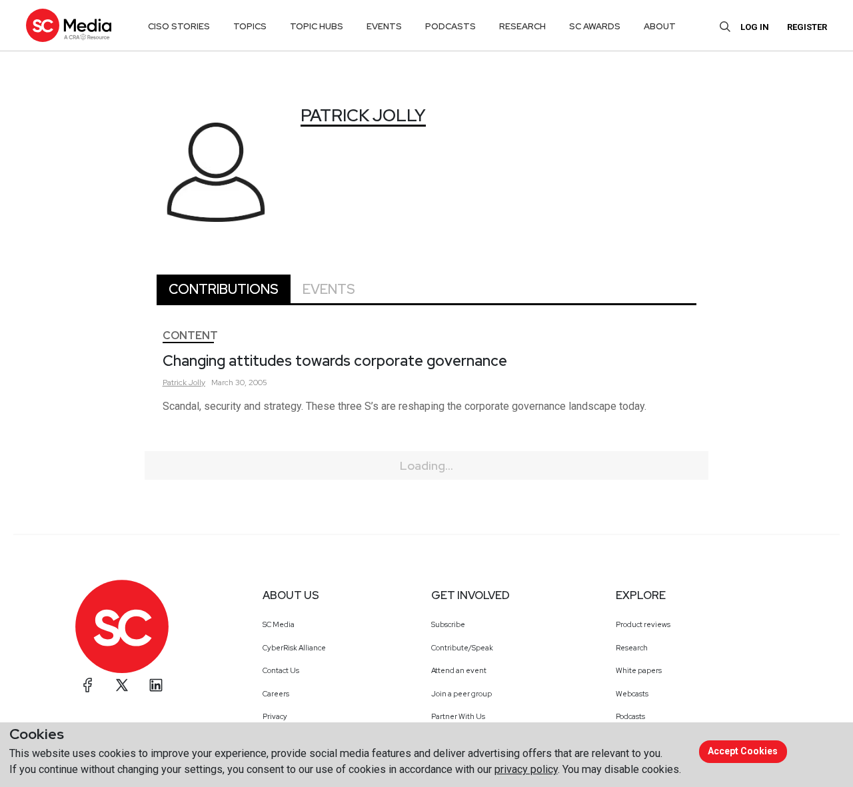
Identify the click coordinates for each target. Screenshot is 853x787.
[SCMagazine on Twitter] (122, 685)
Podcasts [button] (450, 26)
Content (190, 336)
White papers (639, 670)
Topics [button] (250, 26)
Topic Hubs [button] (316, 26)
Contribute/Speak (462, 647)
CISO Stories (179, 26)
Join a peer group (461, 693)
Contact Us (281, 670)
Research (632, 647)
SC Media (279, 624)
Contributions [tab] (224, 289)
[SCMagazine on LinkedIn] (156, 685)
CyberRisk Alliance (294, 647)
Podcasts (630, 716)
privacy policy (526, 769)
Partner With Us (458, 716)
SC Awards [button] (594, 26)
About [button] (660, 26)
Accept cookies (743, 751)
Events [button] (384, 26)
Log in (754, 27)
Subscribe (448, 624)
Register (807, 27)
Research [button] (522, 26)
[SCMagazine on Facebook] (88, 685)
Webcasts (632, 693)
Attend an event (458, 670)
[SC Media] (68, 25)
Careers (276, 693)
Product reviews (643, 624)
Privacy (275, 716)
